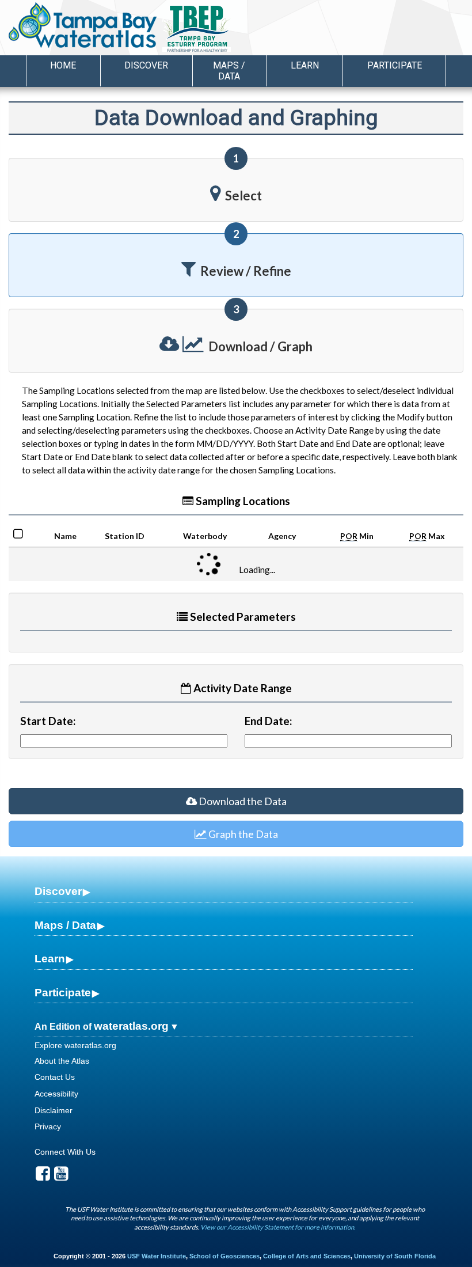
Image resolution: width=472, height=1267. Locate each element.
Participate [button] (394, 65)
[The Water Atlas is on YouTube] (61, 1176)
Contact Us (55, 1077)
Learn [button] (305, 65)
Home (63, 65)
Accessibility (56, 1093)
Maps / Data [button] (229, 71)
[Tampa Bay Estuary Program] (230, 29)
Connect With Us (65, 1151)
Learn (50, 959)
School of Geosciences (224, 1256)
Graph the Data (242, 834)
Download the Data (242, 801)
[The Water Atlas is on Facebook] (43, 1176)
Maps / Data (65, 925)
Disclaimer (54, 1110)
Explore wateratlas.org (75, 1045)
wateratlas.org (131, 1026)
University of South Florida (395, 1256)
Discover (58, 891)
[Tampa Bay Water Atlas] (83, 26)
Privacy (48, 1126)
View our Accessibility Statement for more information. (277, 1227)
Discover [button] (146, 65)
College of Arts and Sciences (307, 1256)
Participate (63, 993)
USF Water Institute (156, 1256)
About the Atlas (62, 1060)
